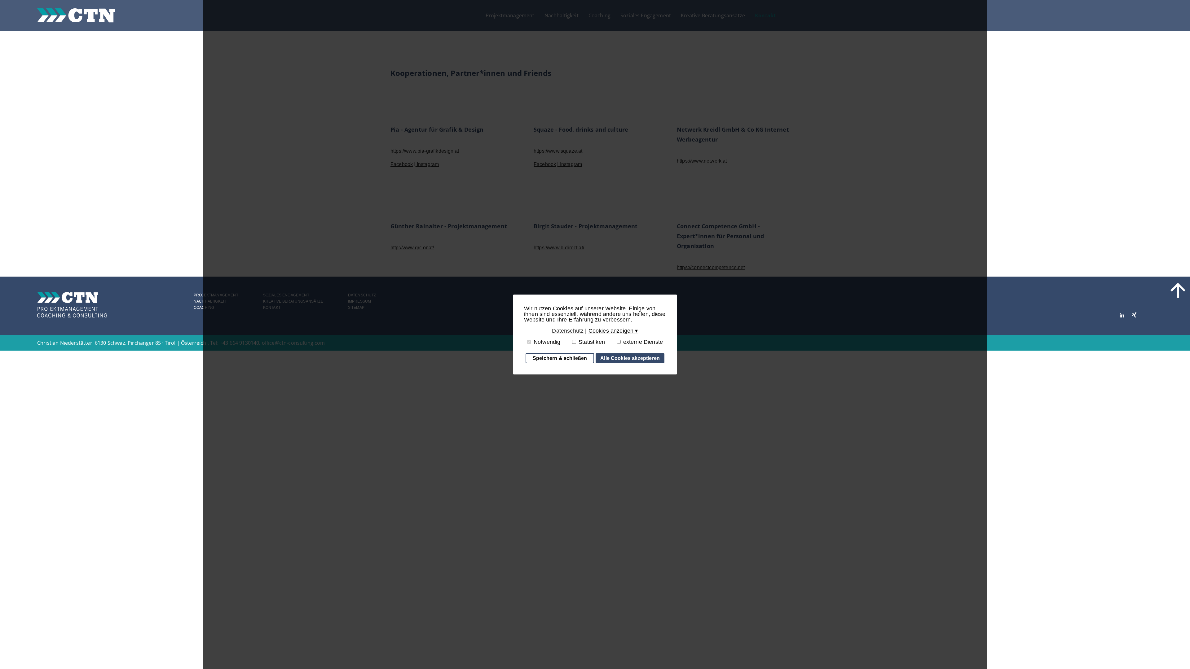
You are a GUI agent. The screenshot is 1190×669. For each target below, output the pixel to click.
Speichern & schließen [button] (560, 358)
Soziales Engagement (645, 15)
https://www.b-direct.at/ (559, 247)
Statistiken (592, 342)
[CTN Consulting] (76, 15)
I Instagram (569, 164)
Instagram (427, 164)
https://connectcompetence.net (711, 267)
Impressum (359, 301)
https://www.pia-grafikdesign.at (425, 151)
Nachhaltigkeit (561, 15)
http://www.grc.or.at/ (412, 247)
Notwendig (547, 342)
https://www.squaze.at (558, 151)
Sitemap (356, 307)
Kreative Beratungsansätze (713, 15)
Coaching (599, 15)
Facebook (401, 164)
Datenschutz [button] (568, 331)
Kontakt (765, 15)
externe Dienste (643, 342)
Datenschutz (362, 295)
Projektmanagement (510, 15)
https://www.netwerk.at (702, 161)
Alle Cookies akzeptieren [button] (630, 358)
